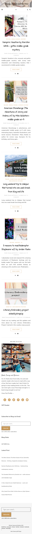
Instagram (9, 527)
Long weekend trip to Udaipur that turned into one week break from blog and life (16, 187)
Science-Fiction (23, 105)
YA (21, 242)
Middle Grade (15, 39)
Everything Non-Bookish (18, 179)
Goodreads (26, 527)
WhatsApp (8, 528)
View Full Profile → (7, 393)
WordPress (3, 527)
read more (16, 69)
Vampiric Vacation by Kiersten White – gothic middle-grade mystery (16, 46)
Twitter (13, 527)
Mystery (23, 39)
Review (8, 39)
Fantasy (17, 242)
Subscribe (5, 428)
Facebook (22, 527)
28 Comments (26, 317)
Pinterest (3, 528)
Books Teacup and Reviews (11, 53)
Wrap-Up (9, 306)
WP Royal (19, 531)
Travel (7, 179)
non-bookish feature (16, 181)
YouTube (17, 527)
